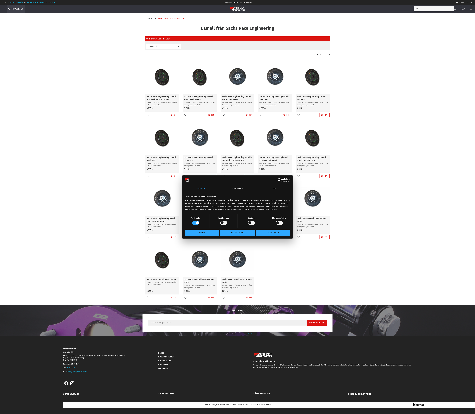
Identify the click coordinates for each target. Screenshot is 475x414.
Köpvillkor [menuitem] (224, 405)
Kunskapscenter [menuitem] (166, 357)
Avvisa (202, 233)
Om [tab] (274, 188)
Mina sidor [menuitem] (163, 368)
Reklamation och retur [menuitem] (262, 405)
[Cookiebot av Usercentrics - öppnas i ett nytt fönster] (279, 180)
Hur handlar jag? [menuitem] (212, 405)
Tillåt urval (237, 233)
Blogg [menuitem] (461, 2)
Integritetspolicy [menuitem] (237, 405)
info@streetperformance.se (77, 372)
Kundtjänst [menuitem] (163, 365)
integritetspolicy (250, 333)
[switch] (223, 223)
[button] (463, 9)
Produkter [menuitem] (17, 9)
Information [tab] (237, 188)
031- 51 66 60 (70, 368)
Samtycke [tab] (200, 188)
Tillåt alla (273, 233)
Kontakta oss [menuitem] (164, 361)
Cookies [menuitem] (248, 405)
